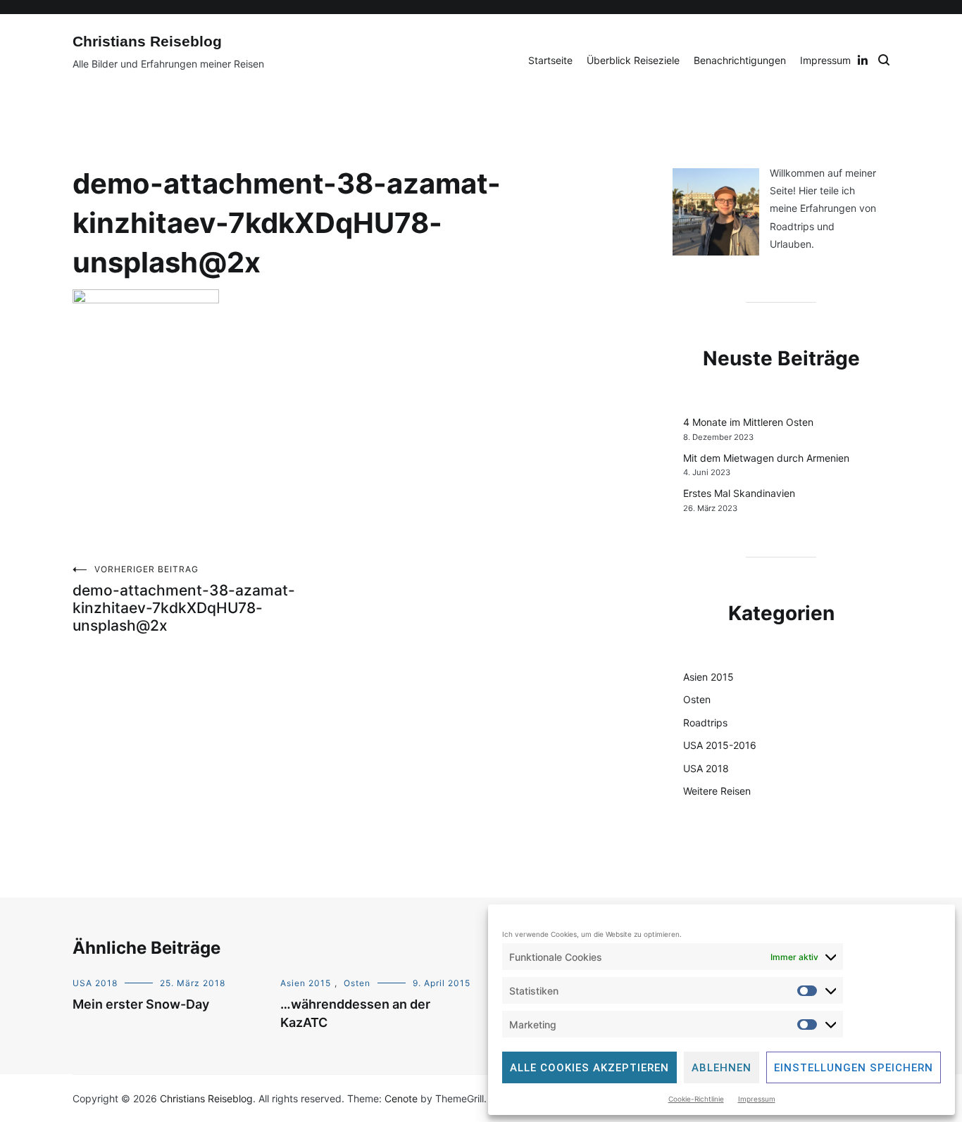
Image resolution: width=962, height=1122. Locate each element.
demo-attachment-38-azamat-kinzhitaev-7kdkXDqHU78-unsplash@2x (184, 599)
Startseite (550, 60)
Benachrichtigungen (740, 60)
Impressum (756, 1099)
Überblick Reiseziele (633, 60)
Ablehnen (721, 1067)
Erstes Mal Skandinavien (739, 493)
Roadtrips (705, 723)
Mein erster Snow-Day (141, 1004)
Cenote (401, 1098)
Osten (697, 699)
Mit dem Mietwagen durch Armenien (766, 458)
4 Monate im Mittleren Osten (748, 422)
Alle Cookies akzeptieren (589, 1067)
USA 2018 (706, 768)
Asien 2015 (708, 677)
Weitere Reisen (717, 791)
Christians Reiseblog (147, 41)
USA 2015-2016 (719, 745)
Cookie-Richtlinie (696, 1099)
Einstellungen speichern (853, 1067)
